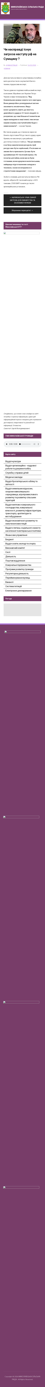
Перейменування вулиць (17, 577)
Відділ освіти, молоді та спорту (20, 543)
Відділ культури (13, 461)
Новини (7, 68)
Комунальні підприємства (18, 565)
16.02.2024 (32, 65)
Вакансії (9, 582)
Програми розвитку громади (19, 569)
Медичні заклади (13, 477)
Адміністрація (11, 65)
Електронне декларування (18, 590)
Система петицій (13, 586)
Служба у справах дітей (16, 472)
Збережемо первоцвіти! (21, 210)
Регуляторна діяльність (17, 573)
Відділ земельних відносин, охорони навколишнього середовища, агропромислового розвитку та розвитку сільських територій (21, 494)
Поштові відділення (15, 560)
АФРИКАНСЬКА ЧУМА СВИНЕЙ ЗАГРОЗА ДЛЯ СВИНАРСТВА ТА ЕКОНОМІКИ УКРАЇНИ (23, 200)
